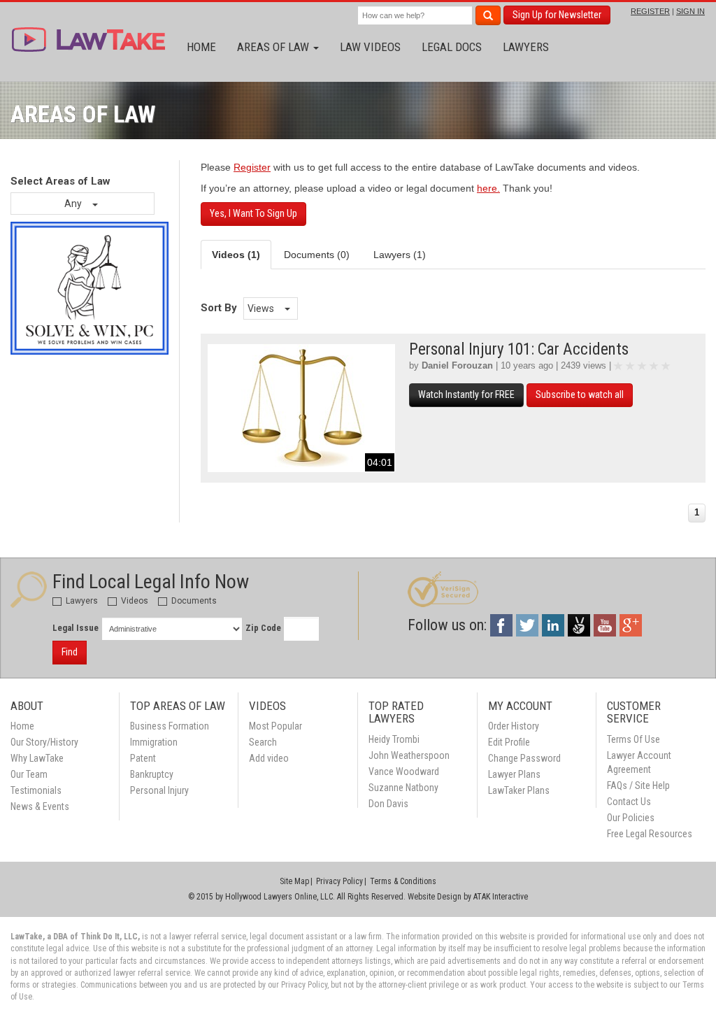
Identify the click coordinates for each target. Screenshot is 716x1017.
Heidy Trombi (394, 739)
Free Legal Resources (649, 833)
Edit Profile (509, 742)
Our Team (29, 774)
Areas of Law (274, 47)
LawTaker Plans (519, 790)
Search (263, 742)
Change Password (524, 758)
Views (262, 308)
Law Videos (370, 47)
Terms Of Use (633, 739)
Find (70, 651)
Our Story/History (44, 742)
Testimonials (36, 790)
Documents (193, 601)
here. (488, 188)
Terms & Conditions (403, 881)
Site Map (294, 881)
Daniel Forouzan (457, 365)
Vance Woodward (403, 771)
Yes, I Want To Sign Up (253, 213)
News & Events (39, 806)
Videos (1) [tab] (236, 254)
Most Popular (275, 726)
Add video (269, 758)
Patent (143, 758)
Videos (133, 601)
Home (201, 47)
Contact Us (629, 801)
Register (252, 167)
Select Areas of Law (60, 181)
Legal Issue (75, 628)
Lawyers (526, 47)
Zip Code (263, 628)
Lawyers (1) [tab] (399, 254)
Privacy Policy (339, 881)
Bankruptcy (151, 774)
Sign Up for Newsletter (557, 14)
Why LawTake (37, 758)
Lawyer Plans (514, 774)
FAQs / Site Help (638, 785)
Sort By (219, 307)
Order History (513, 726)
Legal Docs (452, 47)
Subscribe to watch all (580, 394)
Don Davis (388, 803)
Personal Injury (159, 790)
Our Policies (630, 817)
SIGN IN (690, 11)
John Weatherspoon (409, 755)
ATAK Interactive (500, 897)
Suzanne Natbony (403, 787)
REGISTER (650, 11)
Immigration (154, 742)
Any (74, 203)
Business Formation (169, 726)
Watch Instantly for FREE (466, 394)
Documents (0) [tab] (317, 254)
